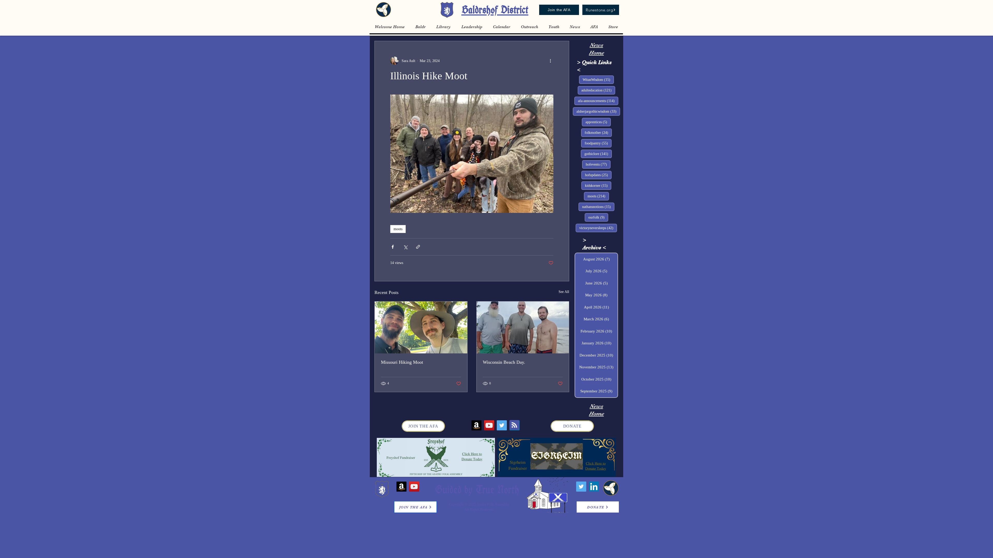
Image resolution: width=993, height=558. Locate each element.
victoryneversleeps (598, 228)
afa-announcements (598, 101)
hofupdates (598, 175)
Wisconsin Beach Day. (504, 362)
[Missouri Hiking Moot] (421, 327)
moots (398, 229)
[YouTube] (489, 425)
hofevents (598, 164)
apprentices (598, 122)
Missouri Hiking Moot (402, 362)
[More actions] (550, 61)
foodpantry (598, 143)
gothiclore (598, 154)
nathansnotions (598, 207)
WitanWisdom (598, 80)
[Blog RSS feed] (514, 425)
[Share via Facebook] (392, 246)
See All (564, 292)
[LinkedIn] (594, 487)
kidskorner (598, 185)
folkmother (598, 132)
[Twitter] (502, 425)
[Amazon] (476, 425)
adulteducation (598, 90)
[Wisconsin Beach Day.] (523, 327)
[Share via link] (418, 246)
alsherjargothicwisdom (598, 111)
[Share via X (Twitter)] (405, 246)
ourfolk (598, 217)
